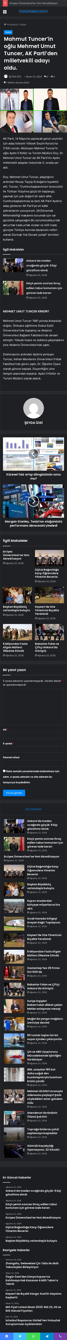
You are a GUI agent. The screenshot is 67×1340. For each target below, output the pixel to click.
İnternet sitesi (11, 757)
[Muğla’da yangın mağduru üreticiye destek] (14, 1024)
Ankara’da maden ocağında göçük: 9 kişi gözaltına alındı (41, 265)
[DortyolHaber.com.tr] (33, 11)
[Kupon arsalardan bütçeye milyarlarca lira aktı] (14, 906)
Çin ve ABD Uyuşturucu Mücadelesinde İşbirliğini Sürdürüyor (44, 1055)
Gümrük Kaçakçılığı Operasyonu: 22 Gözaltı (43, 1148)
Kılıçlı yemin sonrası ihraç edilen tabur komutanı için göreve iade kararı (44, 288)
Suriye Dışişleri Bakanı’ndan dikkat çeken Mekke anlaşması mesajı (44, 1005)
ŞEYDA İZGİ (15, 76)
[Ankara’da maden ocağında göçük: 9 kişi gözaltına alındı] (13, 265)
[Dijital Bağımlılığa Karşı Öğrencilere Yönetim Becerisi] (49, 558)
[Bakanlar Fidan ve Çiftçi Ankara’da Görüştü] (49, 632)
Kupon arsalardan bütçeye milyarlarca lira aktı (43, 904)
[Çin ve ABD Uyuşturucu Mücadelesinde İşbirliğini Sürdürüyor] (14, 1057)
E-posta (8, 743)
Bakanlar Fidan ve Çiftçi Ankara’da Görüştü (47, 647)
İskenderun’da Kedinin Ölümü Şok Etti (42, 1115)
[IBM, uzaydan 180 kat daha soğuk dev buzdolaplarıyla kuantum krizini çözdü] (14, 1075)
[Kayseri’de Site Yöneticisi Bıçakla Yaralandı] (49, 595)
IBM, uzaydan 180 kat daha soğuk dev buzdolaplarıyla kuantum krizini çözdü (44, 1075)
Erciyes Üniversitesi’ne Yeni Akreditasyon (33, 3)
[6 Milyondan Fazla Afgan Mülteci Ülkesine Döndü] (17, 632)
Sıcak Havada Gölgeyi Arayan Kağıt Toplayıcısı (43, 920)
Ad (5, 729)
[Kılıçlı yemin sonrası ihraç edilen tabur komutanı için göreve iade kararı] (13, 288)
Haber (23, 24)
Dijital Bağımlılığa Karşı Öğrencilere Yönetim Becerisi (47, 573)
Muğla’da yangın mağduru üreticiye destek (45, 1020)
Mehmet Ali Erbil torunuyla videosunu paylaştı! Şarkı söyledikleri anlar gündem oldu (45, 1097)
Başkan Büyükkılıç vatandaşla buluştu (16, 608)
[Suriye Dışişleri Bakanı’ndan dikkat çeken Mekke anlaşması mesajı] (14, 1006)
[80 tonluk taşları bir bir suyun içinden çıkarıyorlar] (14, 1040)
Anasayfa (11, 24)
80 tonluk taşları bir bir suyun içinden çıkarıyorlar (44, 1037)
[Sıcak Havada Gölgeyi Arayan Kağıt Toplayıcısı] (14, 924)
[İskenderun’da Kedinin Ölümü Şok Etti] (14, 1118)
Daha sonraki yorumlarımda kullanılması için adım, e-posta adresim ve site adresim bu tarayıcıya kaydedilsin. (31, 777)
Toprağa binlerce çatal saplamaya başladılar (43, 1131)
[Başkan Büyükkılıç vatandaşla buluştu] (17, 595)
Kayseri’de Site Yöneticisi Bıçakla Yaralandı (47, 610)
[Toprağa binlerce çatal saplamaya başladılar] (14, 1134)
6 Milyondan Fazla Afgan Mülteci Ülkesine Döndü (15, 647)
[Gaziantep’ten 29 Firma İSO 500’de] (14, 973)
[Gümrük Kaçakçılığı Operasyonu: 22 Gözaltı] (14, 1151)
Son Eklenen (33, 809)
